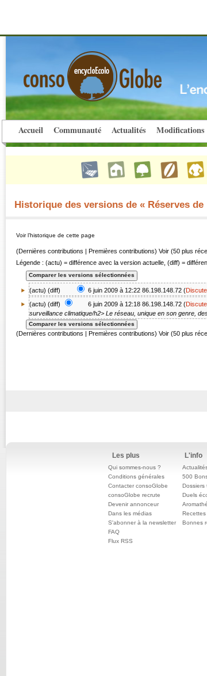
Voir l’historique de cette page (55, 235)
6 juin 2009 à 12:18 (114, 304)
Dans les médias (130, 513)
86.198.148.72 (162, 290)
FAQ (114, 532)
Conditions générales (136, 476)
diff (54, 290)
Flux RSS (120, 541)
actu (38, 304)
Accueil (30, 130)
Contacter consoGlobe (138, 486)
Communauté (77, 130)
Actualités (129, 130)
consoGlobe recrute (134, 495)
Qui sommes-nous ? (134, 467)
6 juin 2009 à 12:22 (114, 290)
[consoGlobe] (65, 69)
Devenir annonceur (133, 504)
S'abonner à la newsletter (142, 522)
